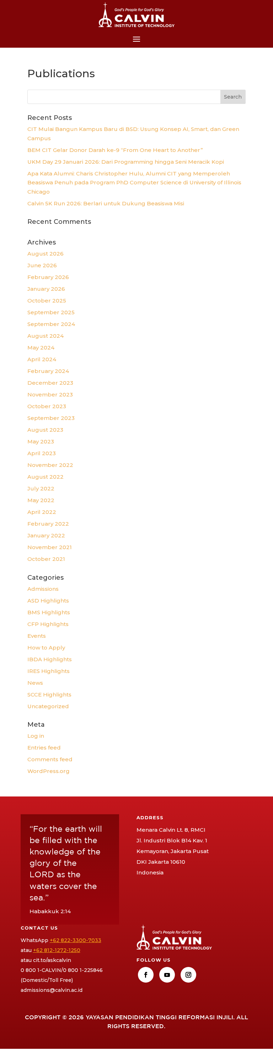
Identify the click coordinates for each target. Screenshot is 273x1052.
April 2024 (41, 359)
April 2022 (41, 512)
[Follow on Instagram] (188, 975)
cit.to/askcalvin (52, 960)
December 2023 (50, 382)
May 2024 (40, 347)
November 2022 (50, 465)
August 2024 (45, 335)
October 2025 (46, 300)
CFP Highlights (48, 624)
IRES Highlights (48, 671)
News (35, 682)
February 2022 (48, 523)
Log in (35, 735)
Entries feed (44, 747)
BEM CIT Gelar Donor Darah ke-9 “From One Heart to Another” (115, 150)
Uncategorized (48, 706)
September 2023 (51, 418)
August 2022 (45, 476)
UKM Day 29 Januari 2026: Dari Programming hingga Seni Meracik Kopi (125, 161)
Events (36, 635)
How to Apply (46, 647)
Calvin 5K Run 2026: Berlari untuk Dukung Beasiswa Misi (105, 203)
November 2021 (49, 547)
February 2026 (48, 277)
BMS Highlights (48, 612)
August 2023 (45, 429)
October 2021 (46, 559)
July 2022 (40, 488)
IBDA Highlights (49, 659)
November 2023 (50, 394)
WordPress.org (48, 771)
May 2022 (40, 500)
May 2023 (40, 441)
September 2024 (51, 324)
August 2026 (45, 253)
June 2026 (42, 265)
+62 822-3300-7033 (75, 940)
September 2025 (51, 312)
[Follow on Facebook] (146, 975)
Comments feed (50, 759)
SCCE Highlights (49, 694)
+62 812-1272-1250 (56, 950)
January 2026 (46, 288)
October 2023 (46, 406)
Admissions (43, 588)
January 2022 (46, 535)
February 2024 (48, 371)
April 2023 (41, 453)
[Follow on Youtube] (167, 975)
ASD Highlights (48, 600)
